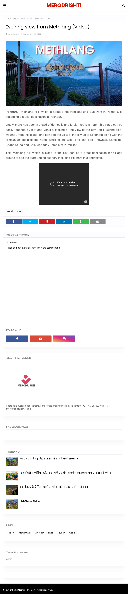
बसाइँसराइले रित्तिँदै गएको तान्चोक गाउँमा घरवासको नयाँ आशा (54, 487)
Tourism (20, 211)
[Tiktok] (87, 338)
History (11, 532)
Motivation (39, 532)
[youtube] (41, 338)
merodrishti (27, 589)
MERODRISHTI (64, 5)
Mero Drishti (13, 34)
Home (8, 18)
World (72, 532)
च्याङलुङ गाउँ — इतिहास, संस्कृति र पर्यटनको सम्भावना (49, 458)
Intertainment (24, 532)
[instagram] (64, 338)
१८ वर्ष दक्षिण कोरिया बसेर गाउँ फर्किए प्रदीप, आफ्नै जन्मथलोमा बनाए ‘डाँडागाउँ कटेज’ (65, 472)
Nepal (15, 18)
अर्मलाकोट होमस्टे (30, 501)
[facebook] (17, 338)
